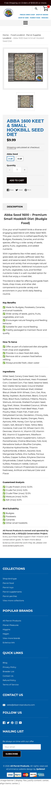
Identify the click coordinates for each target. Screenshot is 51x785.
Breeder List (8, 671)
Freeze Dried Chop (27, 15)
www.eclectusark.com (13, 545)
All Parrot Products (12, 620)
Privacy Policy (9, 667)
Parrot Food (35, 18)
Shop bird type (10, 578)
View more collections (13, 600)
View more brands (11, 638)
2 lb (10, 159)
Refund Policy (9, 680)
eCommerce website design (19, 769)
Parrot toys (8, 587)
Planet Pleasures (10, 625)
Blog (5, 662)
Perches (44, 18)
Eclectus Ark (9, 642)
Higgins (6, 629)
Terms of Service (10, 684)
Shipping (11, 147)
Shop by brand (42, 15)
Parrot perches (10, 596)
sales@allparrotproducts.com (21, 705)
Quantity (11, 165)
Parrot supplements (12, 592)
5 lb (20, 159)
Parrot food (8, 583)
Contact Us (8, 676)
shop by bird (23, 18)
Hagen (6, 634)
